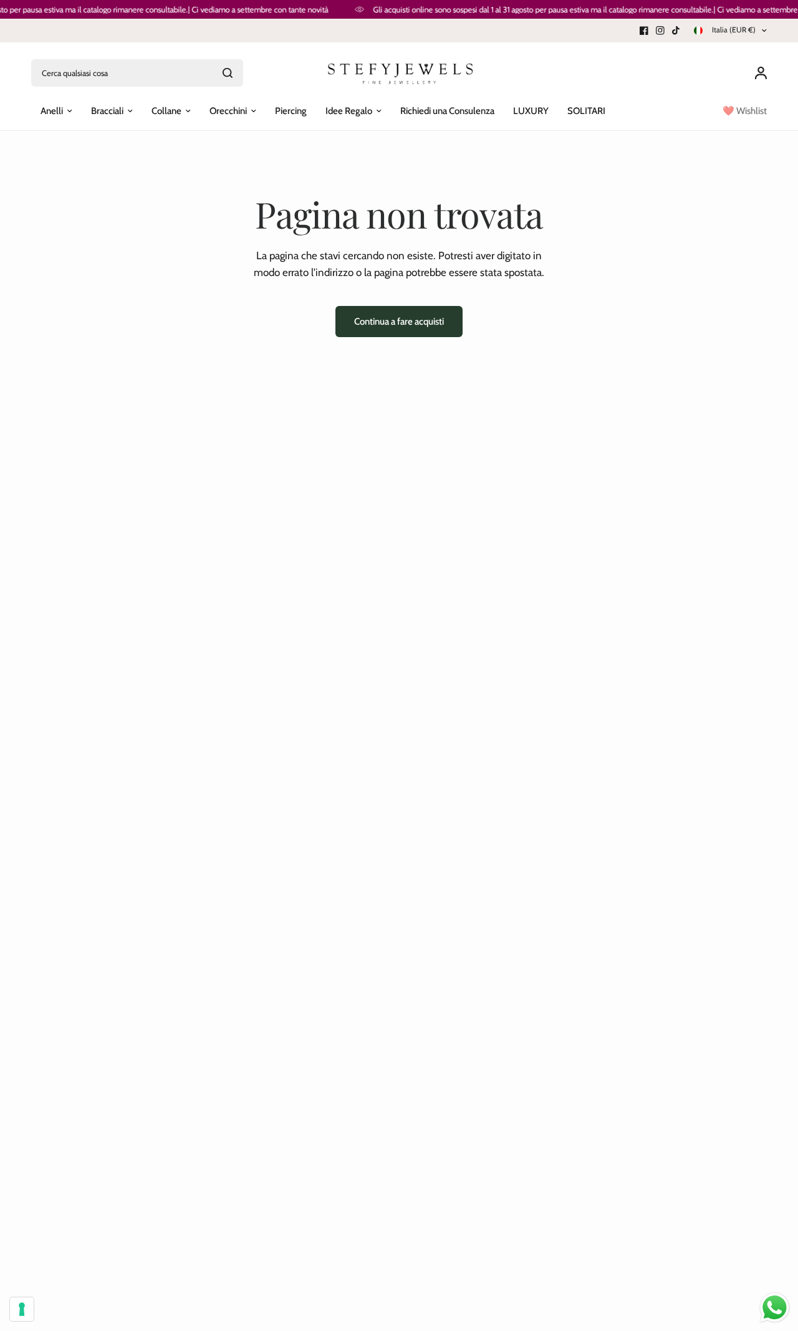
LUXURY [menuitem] (531, 111)
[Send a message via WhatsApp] (774, 1307)
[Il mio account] (758, 73)
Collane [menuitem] (166, 111)
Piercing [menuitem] (291, 111)
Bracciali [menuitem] (107, 111)
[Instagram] (660, 30)
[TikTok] (676, 30)
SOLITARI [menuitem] (586, 111)
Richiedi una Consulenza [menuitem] (447, 111)
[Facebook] (644, 30)
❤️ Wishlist (745, 111)
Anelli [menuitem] (52, 111)
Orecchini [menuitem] (228, 111)
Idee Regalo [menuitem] (348, 111)
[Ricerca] (227, 73)
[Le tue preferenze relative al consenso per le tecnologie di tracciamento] (22, 1309)
